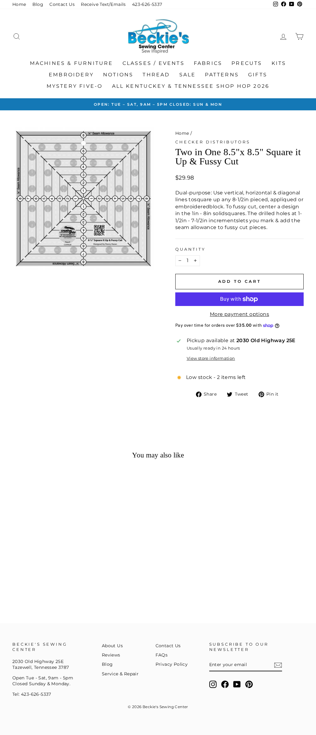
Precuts (246, 63)
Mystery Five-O (75, 86)
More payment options (239, 314)
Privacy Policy (172, 664)
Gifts (257, 75)
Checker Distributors (212, 142)
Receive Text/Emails (103, 4)
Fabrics (208, 63)
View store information (211, 358)
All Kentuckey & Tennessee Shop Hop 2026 (191, 86)
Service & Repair (120, 673)
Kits (279, 63)
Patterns (222, 75)
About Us (112, 645)
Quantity (190, 249)
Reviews (111, 654)
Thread (156, 75)
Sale (187, 75)
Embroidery (71, 75)
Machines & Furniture (71, 63)
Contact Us (62, 4)
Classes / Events (154, 63)
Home (19, 4)
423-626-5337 (147, 4)
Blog (38, 4)
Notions (118, 75)
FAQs (162, 654)
